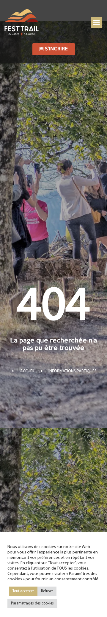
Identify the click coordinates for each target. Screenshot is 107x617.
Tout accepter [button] (23, 591)
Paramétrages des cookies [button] (32, 603)
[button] (96, 22)
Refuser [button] (47, 591)
